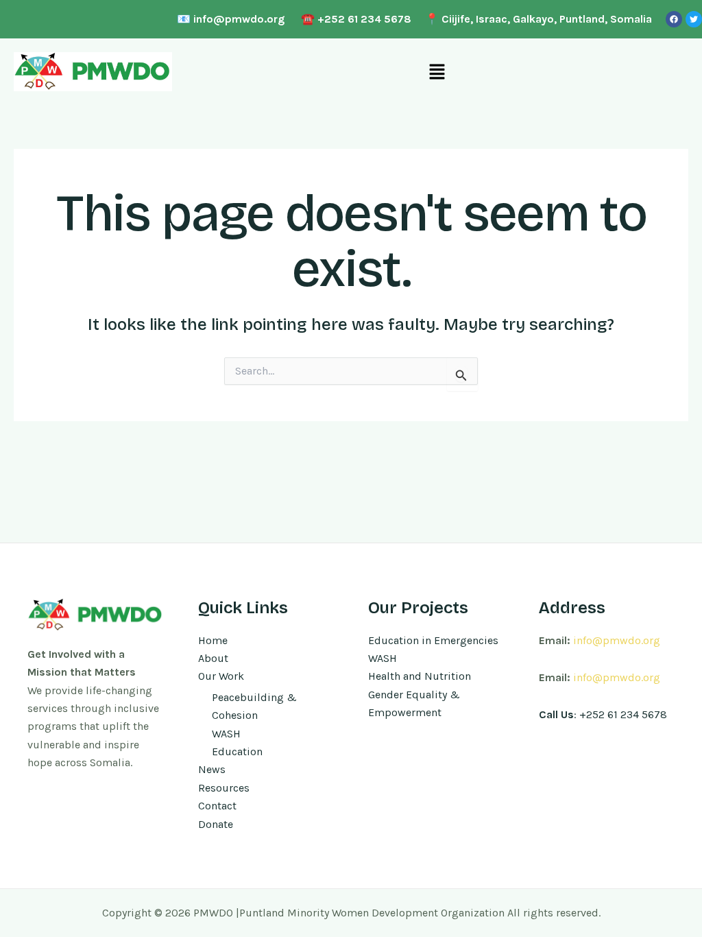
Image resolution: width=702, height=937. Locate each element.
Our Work (221, 676)
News (212, 769)
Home (213, 640)
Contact (217, 805)
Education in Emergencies (433, 640)
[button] (436, 72)
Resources (224, 787)
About (213, 658)
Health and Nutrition (419, 676)
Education (237, 751)
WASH (226, 733)
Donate (215, 824)
